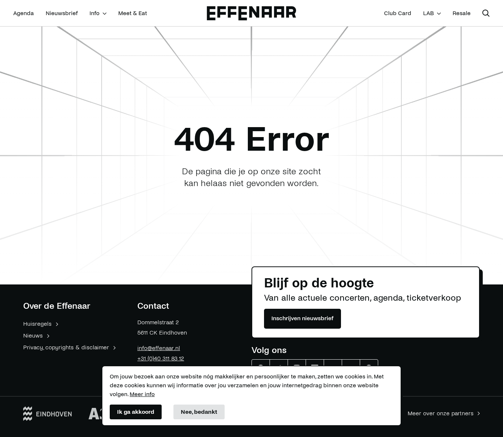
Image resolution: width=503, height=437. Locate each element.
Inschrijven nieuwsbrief (302, 318)
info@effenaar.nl (158, 348)
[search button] (486, 13)
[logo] (251, 13)
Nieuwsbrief (62, 13)
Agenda (23, 13)
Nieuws (33, 335)
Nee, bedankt (199, 412)
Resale (462, 13)
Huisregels (37, 324)
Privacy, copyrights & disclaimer (66, 347)
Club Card (397, 13)
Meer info (142, 394)
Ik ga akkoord (135, 412)
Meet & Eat (132, 13)
